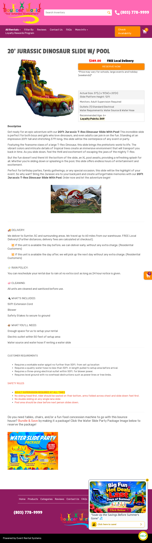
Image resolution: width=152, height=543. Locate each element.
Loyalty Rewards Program (19, 33)
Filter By (29, 29)
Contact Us (56, 29)
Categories (46, 499)
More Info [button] (80, 29)
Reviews (41, 29)
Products (33, 499)
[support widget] (143, 536)
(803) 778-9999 (28, 512)
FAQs (69, 29)
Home (22, 499)
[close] (147, 480)
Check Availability (125, 31)
